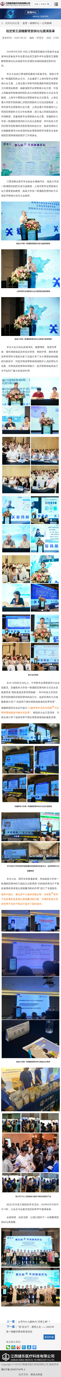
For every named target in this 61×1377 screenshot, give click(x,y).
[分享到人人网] (29, 1347)
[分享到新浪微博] (19, 1347)
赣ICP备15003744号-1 (13, 1369)
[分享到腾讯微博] (24, 1347)
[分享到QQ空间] (13, 1347)
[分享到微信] (8, 1347)
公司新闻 (47, 23)
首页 (25, 23)
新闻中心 (34, 23)
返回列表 (49, 1337)
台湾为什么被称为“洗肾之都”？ (34, 1321)
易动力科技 (36, 1374)
